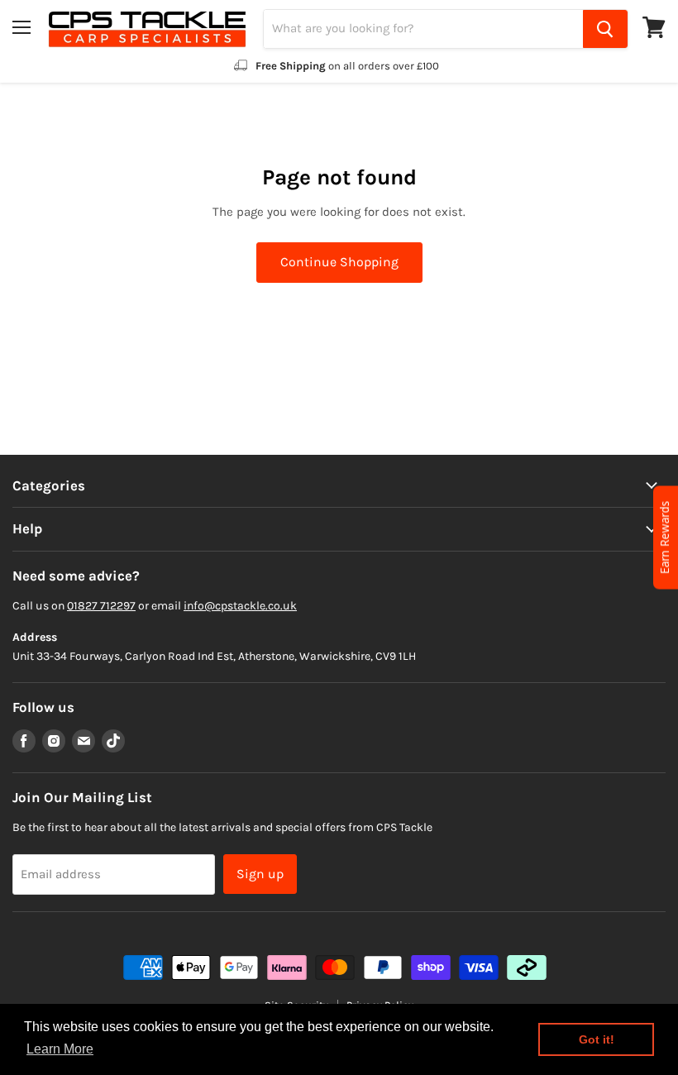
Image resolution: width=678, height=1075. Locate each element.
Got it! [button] (596, 1039)
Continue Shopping (339, 262)
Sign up (260, 874)
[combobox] (423, 29)
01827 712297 (101, 606)
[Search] (605, 29)
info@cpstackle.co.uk (240, 606)
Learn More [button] (59, 1049)
